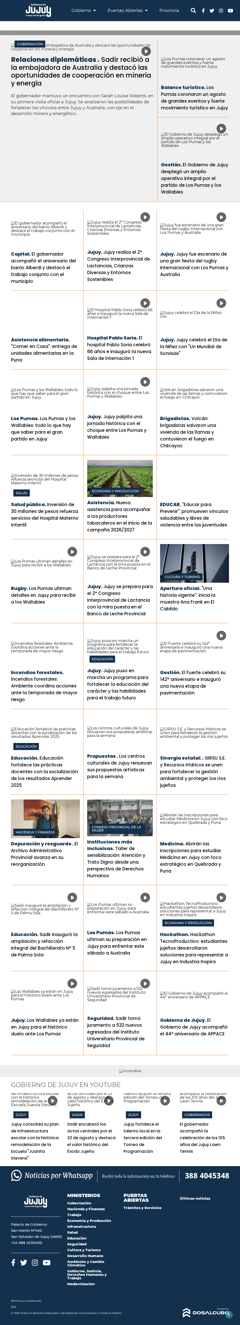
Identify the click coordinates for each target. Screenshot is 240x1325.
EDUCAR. (170, 504)
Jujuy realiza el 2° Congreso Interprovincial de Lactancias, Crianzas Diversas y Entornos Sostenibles (118, 266)
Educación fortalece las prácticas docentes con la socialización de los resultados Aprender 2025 (44, 771)
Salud (21, 493)
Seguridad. (101, 1018)
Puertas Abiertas (126, 10)
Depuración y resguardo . (42, 843)
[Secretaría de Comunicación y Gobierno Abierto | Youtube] (230, 10)
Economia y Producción (115, 491)
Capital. (21, 254)
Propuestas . (102, 756)
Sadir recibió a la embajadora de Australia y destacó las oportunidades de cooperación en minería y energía (81, 71)
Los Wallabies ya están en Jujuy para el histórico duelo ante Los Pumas (45, 1027)
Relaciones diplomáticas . (55, 59)
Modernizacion (81, 1284)
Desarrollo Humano (85, 1256)
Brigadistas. (175, 418)
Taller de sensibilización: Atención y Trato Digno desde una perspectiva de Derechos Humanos (116, 862)
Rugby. (19, 588)
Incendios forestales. (37, 672)
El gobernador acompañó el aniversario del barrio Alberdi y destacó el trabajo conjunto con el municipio (43, 267)
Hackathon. (174, 934)
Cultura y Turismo (182, 577)
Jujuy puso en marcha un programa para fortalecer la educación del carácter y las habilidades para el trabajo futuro (118, 684)
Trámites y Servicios (142, 1208)
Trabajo (74, 1215)
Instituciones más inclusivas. (109, 845)
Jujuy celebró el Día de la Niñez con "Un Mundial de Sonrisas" (193, 347)
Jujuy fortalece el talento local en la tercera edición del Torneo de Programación (143, 1137)
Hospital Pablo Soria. (112, 338)
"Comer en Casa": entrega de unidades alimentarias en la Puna (44, 353)
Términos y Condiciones (26, 1301)
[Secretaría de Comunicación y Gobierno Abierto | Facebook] (203, 10)
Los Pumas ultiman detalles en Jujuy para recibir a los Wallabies (43, 595)
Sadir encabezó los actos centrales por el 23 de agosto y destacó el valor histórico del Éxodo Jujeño (91, 1137)
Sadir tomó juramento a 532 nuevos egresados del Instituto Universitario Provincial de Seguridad (116, 1032)
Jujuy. (94, 252)
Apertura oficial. (180, 588)
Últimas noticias (195, 1198)
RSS (13, 1307)
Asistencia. (101, 502)
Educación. (25, 758)
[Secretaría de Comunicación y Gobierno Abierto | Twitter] (212, 10)
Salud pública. (28, 504)
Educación (102, 659)
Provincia (169, 10)
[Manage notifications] (229, 1314)
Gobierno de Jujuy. (183, 1020)
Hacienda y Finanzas (35, 832)
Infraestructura (81, 1226)
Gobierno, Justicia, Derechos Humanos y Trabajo (87, 1274)
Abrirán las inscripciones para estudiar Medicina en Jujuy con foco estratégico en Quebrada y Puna (190, 857)
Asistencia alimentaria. (40, 339)
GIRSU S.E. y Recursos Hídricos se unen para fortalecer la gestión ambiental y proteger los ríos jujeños (193, 771)
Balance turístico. (183, 87)
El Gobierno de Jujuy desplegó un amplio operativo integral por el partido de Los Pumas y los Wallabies (194, 178)
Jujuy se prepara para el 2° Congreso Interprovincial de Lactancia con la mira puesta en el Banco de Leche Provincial (120, 600)
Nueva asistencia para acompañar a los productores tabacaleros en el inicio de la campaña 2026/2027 (119, 516)
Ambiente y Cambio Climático (85, 1263)
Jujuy (21, 1114)
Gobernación (30, 44)
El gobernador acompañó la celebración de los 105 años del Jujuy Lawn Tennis (202, 1137)
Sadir (77, 1114)
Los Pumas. (25, 418)
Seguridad (76, 1244)
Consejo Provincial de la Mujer (116, 828)
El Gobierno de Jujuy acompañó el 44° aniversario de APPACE (194, 1027)
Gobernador (197, 1114)
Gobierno (81, 10)
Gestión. (171, 164)
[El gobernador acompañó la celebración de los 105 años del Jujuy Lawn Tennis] (204, 1107)
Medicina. (172, 843)
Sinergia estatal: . (182, 758)
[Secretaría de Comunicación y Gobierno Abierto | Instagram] (221, 10)
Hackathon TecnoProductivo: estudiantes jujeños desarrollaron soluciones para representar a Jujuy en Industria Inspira (194, 948)
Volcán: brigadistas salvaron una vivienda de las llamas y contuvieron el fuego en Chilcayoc (188, 432)
